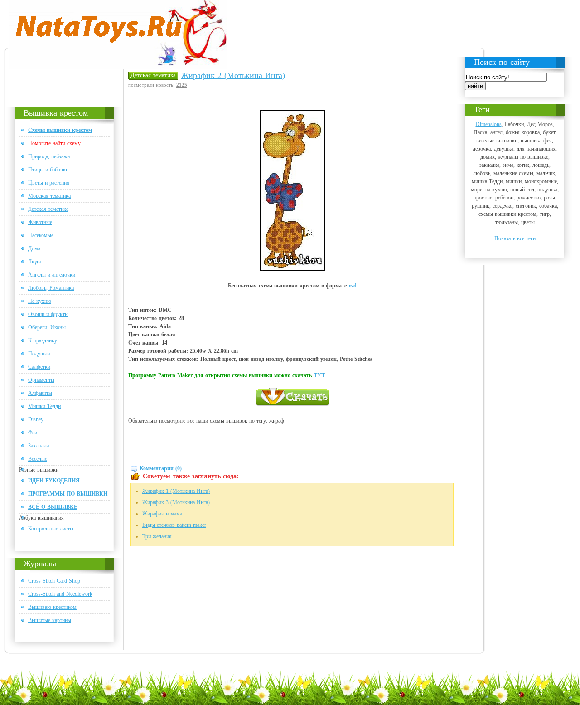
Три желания (157, 536)
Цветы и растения (48, 183)
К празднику (42, 340)
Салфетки (39, 367)
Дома (34, 248)
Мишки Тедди (44, 406)
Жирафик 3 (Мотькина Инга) (176, 502)
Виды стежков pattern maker (174, 525)
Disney (36, 419)
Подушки (39, 353)
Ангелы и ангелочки (51, 275)
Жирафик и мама (162, 514)
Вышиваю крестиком (52, 607)
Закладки (38, 445)
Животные (40, 222)
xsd (352, 285)
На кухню (39, 301)
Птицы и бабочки (48, 169)
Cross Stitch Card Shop (54, 581)
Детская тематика (48, 209)
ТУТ (319, 375)
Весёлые (37, 459)
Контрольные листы (50, 528)
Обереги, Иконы (47, 327)
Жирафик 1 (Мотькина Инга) (176, 491)
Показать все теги (515, 238)
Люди (34, 261)
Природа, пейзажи (49, 156)
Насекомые (40, 235)
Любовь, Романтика (51, 288)
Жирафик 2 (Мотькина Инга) (233, 75)
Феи (32, 432)
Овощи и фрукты (48, 314)
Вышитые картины (49, 620)
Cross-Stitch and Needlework (60, 594)
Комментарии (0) (161, 468)
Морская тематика (49, 196)
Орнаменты (41, 380)
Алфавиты (40, 393)
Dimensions (489, 124)
